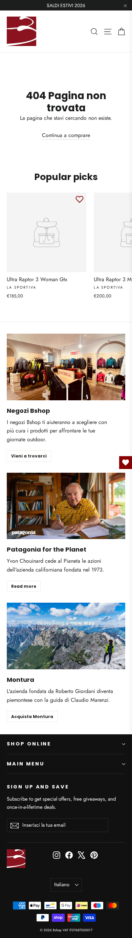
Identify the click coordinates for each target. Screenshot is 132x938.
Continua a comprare (66, 135)
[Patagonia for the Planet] (66, 506)
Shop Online (29, 743)
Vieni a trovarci (29, 456)
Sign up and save (38, 786)
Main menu (25, 763)
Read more (23, 586)
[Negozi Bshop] (66, 367)
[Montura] (66, 636)
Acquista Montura (32, 716)
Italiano (61, 884)
